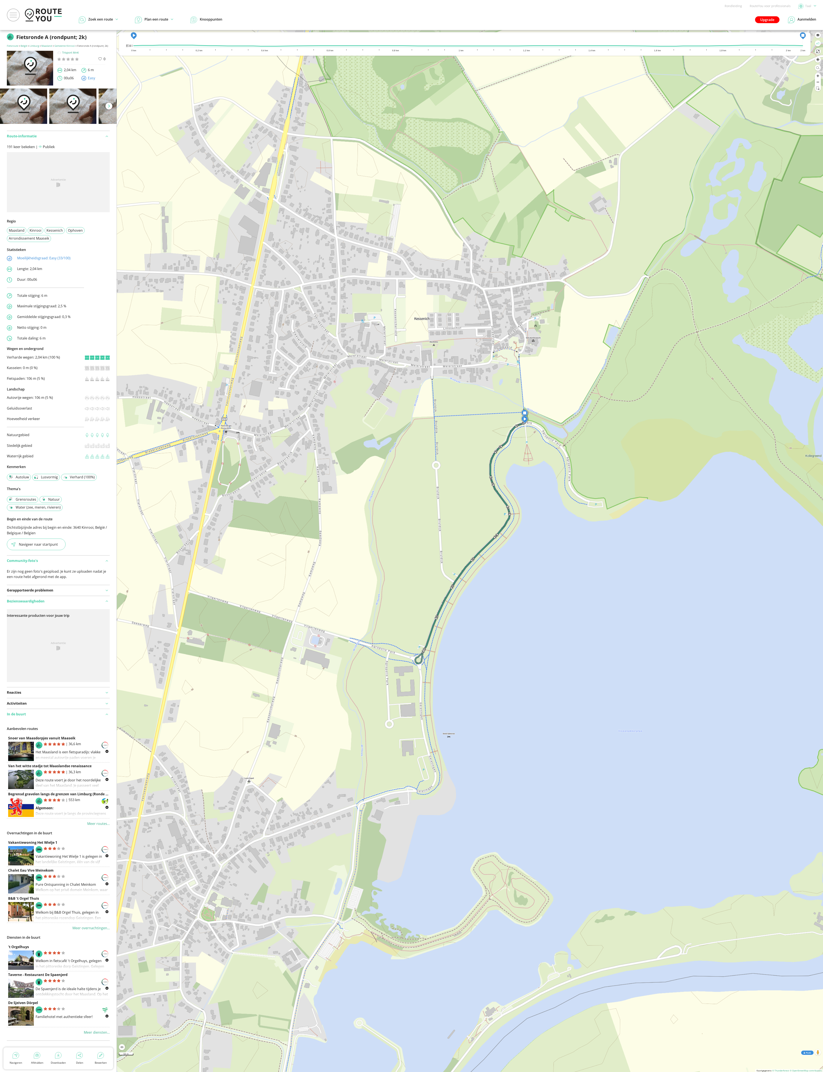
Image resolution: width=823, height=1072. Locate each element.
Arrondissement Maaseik (29, 238)
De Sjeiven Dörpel (23, 1002)
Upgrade (767, 19)
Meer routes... (98, 823)
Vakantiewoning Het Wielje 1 (32, 842)
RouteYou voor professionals (770, 6)
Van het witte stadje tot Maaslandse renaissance (50, 766)
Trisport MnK (70, 52)
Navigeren (16, 1062)
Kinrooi (35, 230)
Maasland (46, 45)
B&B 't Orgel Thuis (23, 898)
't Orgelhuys (18, 946)
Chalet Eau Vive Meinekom (31, 870)
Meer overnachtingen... (91, 928)
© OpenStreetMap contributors (806, 1070)
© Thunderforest (780, 1070)
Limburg (34, 45)
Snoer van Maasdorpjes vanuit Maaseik (41, 738)
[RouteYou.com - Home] (43, 15)
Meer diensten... (97, 1032)
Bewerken (101, 1062)
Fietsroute (12, 45)
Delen (79, 1062)
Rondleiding (733, 6)
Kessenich (55, 230)
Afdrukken (37, 1062)
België (24, 45)
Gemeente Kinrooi (64, 45)
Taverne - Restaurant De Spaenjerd (38, 974)
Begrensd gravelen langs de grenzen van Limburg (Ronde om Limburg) (67, 794)
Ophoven (75, 230)
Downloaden (58, 1062)
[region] (470, 551)
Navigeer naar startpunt (38, 544)
